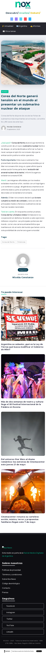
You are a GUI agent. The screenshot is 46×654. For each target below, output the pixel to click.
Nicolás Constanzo (14, 127)
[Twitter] (21, 19)
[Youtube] (25, 19)
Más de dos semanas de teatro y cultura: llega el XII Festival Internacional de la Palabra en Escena (22, 404)
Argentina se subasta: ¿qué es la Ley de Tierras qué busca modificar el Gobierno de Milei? (22, 347)
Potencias (21, 242)
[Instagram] (16, 19)
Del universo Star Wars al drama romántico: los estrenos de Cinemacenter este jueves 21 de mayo (23, 462)
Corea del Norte (8, 242)
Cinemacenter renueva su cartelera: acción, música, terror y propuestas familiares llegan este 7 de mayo (20, 519)
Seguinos (23, 270)
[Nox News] (23, 5)
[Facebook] (12, 19)
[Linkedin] (30, 19)
